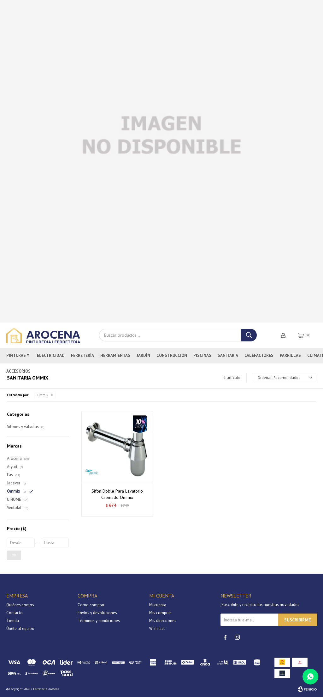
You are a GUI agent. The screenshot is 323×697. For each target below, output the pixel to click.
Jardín (143, 355)
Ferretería (82, 355)
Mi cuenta (157, 605)
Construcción (171, 355)
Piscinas (202, 355)
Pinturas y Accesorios (18, 358)
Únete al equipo (20, 628)
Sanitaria (228, 355)
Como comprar (91, 605)
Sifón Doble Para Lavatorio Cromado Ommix (117, 494)
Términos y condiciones (99, 620)
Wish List (157, 628)
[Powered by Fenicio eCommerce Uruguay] (307, 689)
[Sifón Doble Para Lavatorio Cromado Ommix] (117, 447)
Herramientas (115, 355)
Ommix (42, 395)
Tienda (12, 620)
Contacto (14, 612)
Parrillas (290, 355)
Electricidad (51, 355)
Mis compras (160, 612)
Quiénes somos (20, 605)
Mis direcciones (162, 620)
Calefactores (258, 355)
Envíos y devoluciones (97, 612)
